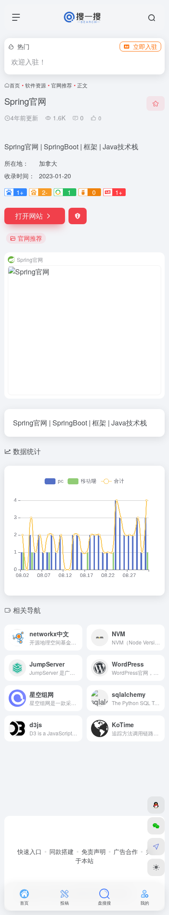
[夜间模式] (156, 867)
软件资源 (35, 85)
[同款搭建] (156, 846)
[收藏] (155, 103)
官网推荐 (61, 85)
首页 (15, 85)
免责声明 (93, 851)
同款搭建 (61, 851)
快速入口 (29, 851)
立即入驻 (145, 46)
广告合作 (126, 851)
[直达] (75, 632)
